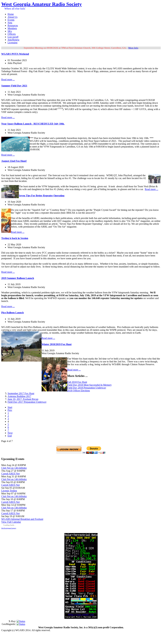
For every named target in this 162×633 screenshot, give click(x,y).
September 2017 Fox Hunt (21, 393)
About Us (12, 17)
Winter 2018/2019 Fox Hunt (57, 344)
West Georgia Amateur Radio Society (41, 4)
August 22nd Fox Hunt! (14, 161)
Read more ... (8, 79)
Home (11, 14)
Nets (10, 22)
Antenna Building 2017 (19, 396)
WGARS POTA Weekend (15, 54)
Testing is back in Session (14, 238)
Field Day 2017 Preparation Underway (27, 402)
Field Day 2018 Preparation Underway (86, 387)
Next (10, 433)
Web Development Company (8, 528)
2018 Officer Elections (78, 390)
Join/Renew (13, 39)
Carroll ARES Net (10, 473)
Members (12, 28)
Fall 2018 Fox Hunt (77, 382)
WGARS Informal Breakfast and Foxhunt (22, 519)
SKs (10, 31)
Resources (13, 25)
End (10, 435)
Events (11, 19)
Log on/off (13, 37)
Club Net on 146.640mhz (14, 468)
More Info (133, 48)
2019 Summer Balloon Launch (17, 278)
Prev (10, 410)
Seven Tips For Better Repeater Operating (41, 195)
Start (10, 407)
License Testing (9, 490)
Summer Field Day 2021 (14, 85)
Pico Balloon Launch (12, 312)
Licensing (12, 42)
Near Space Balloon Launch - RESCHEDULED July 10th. (33, 123)
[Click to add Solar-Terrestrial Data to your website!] (81, 618)
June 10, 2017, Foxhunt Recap (23, 399)
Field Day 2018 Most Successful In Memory (89, 385)
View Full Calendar (11, 522)
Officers (12, 34)
